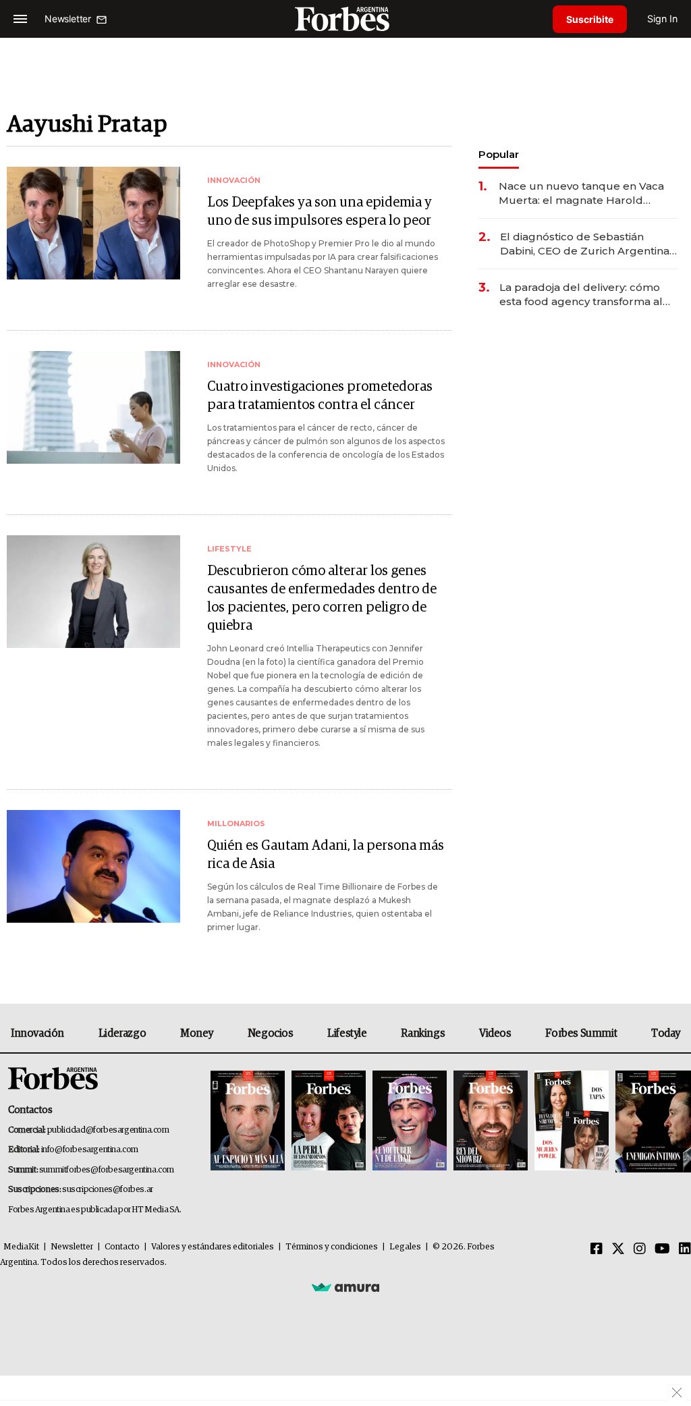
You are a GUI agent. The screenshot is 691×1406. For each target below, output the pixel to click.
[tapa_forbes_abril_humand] (328, 1121)
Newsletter (72, 1247)
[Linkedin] (685, 1249)
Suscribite (589, 19)
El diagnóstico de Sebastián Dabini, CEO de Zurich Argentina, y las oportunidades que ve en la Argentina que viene (586, 244)
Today (665, 1033)
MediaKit (21, 1247)
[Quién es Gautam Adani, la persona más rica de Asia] (93, 866)
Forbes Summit (581, 1033)
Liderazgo (122, 1033)
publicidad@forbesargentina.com (108, 1130)
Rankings (423, 1033)
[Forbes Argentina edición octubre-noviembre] (571, 1121)
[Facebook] (596, 1249)
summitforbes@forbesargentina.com (106, 1170)
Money (196, 1033)
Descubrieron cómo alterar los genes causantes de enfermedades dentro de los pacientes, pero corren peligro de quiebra (322, 598)
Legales (405, 1247)
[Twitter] (618, 1249)
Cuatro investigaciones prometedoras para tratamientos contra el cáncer (320, 396)
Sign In (662, 18)
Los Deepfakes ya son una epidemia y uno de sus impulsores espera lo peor (319, 211)
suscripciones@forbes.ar (107, 1189)
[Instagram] (640, 1249)
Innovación (37, 1033)
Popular (498, 154)
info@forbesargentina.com (89, 1149)
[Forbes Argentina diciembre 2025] (490, 1121)
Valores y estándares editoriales (212, 1247)
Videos (495, 1033)
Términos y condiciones (331, 1247)
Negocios (271, 1033)
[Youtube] (662, 1249)
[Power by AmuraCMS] (345, 1286)
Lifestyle (346, 1033)
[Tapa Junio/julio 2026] (247, 1121)
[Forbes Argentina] (345, 18)
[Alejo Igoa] (409, 1121)
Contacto (122, 1247)
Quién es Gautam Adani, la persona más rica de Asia (325, 855)
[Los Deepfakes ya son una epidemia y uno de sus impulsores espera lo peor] (93, 223)
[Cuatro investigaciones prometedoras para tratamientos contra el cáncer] (93, 407)
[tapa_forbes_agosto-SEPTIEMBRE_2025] (651, 1121)
